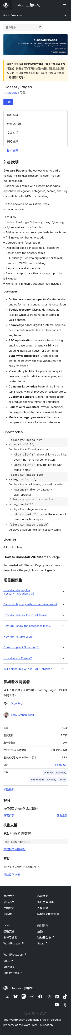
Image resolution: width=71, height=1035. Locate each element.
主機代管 (8, 908)
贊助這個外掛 (11, 874)
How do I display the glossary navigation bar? (18, 592)
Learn (7, 925)
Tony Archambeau (22, 715)
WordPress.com (15, 954)
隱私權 (7, 914)
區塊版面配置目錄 (48, 914)
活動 (40, 931)
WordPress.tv (13, 943)
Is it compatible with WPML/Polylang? (27, 669)
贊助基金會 (45, 937)
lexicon (62, 779)
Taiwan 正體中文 (22, 988)
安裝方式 (12, 132)
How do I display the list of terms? (25, 615)
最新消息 (8, 902)
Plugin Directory (12, 15)
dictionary (61, 772)
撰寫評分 (8, 815)
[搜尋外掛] (40, 27)
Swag (42, 943)
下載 (8, 101)
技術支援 (12, 150)
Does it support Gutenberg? (21, 647)
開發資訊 (12, 141)
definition (48, 772)
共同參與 (42, 925)
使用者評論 (14, 124)
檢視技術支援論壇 (14, 849)
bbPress (10, 966)
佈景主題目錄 (45, 902)
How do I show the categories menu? (27, 626)
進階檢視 (8, 789)
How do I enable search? (19, 636)
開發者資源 (10, 937)
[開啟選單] (65, 5)
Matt (8, 960)
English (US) (61, 764)
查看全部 (62, 815)
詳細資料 (12, 115)
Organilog (13, 92)
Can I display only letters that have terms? (30, 604)
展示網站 (42, 896)
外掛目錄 (42, 908)
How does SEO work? (17, 658)
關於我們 (8, 896)
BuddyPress (12, 973)
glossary (51, 779)
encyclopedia (37, 779)
